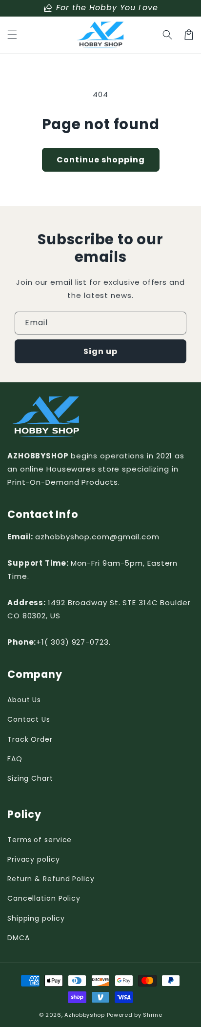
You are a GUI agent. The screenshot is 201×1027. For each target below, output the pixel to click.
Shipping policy (36, 918)
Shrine (152, 1015)
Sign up (100, 351)
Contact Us (28, 719)
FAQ (14, 759)
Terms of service (39, 840)
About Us (24, 700)
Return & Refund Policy (51, 879)
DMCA (18, 938)
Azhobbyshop (84, 1015)
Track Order (30, 739)
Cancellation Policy (43, 898)
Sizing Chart (30, 778)
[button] (12, 34)
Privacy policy (33, 859)
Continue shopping (101, 159)
